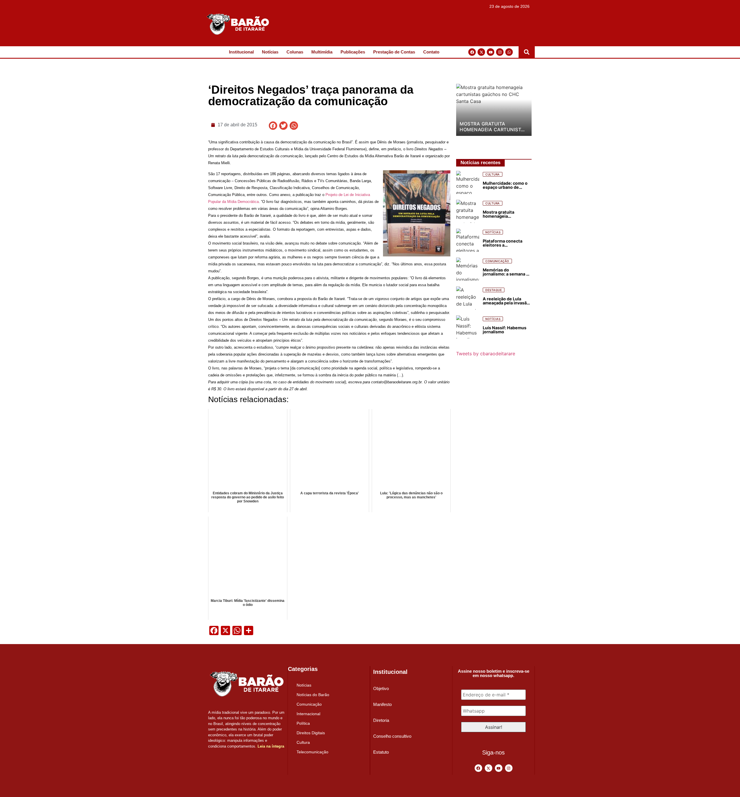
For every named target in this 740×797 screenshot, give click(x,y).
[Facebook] (472, 52)
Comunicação (309, 704)
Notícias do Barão (313, 694)
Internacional (308, 713)
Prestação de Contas (394, 51)
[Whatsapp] (509, 52)
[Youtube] (490, 52)
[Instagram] (500, 52)
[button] (526, 52)
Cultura (303, 742)
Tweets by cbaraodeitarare (485, 353)
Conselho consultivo (392, 736)
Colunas (294, 51)
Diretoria (381, 720)
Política (303, 723)
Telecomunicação (312, 752)
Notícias (270, 51)
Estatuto (381, 752)
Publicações (353, 51)
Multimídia (321, 51)
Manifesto (382, 704)
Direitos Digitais (311, 733)
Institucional (241, 51)
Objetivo (381, 688)
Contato (431, 51)
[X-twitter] (481, 52)
